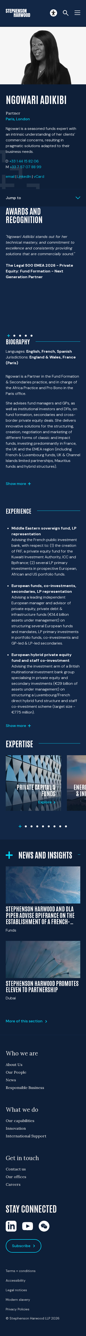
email (10, 176)
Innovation (16, 1128)
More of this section (24, 1021)
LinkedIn (24, 176)
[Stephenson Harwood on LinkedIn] (11, 1226)
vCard (39, 176)
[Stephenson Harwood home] (18, 13)
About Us (14, 1064)
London (23, 118)
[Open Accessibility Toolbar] (53, 13)
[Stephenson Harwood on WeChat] (44, 1226)
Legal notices (16, 1290)
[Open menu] (77, 13)
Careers (13, 1184)
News (11, 1079)
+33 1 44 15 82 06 (24, 161)
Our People (16, 1072)
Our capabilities (20, 1120)
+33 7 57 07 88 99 (25, 166)
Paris (10, 118)
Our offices (16, 1176)
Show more (16, 483)
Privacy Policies (17, 1309)
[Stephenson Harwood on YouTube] (27, 1226)
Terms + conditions (21, 1271)
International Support (26, 1136)
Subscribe (21, 1245)
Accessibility (16, 1280)
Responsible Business (25, 1087)
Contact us (16, 1169)
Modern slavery (18, 1299)
